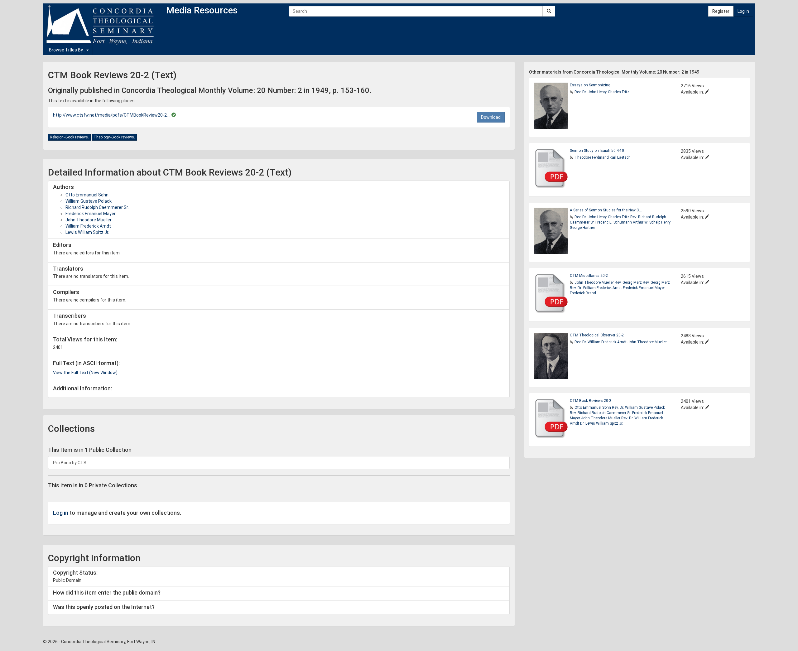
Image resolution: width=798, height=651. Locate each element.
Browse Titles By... (67, 49)
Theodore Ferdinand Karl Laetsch (602, 157)
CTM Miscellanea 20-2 (589, 275)
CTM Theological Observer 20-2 (597, 335)
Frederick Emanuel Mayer (90, 213)
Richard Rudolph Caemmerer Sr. (97, 207)
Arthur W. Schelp (647, 222)
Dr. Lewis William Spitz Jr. (601, 423)
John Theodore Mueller (88, 219)
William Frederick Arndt (88, 226)
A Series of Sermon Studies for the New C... (606, 210)
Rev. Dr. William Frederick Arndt (596, 288)
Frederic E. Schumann (613, 222)
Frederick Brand (583, 293)
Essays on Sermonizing (590, 85)
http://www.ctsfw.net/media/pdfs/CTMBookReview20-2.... (112, 115)
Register (720, 11)
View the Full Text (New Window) (85, 372)
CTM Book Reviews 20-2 (590, 400)
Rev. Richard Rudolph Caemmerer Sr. (600, 413)
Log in (743, 11)
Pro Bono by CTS (69, 462)
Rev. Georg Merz (629, 282)
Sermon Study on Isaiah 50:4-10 (597, 150)
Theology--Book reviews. (114, 137)
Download (491, 117)
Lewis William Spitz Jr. (87, 232)
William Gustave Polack (88, 201)
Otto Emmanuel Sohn (86, 194)
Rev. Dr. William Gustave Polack (638, 407)
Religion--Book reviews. (69, 137)
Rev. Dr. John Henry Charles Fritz (601, 92)
